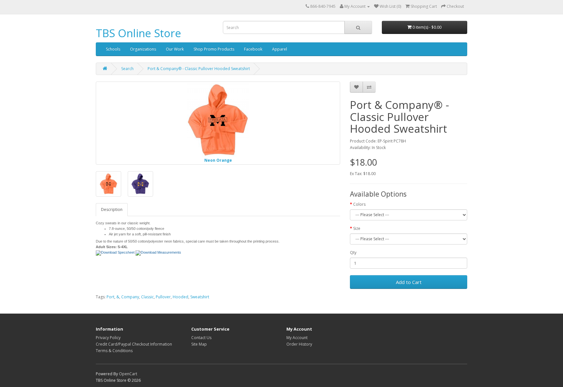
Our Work (175, 49)
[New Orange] (108, 184)
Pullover (163, 297)
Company (130, 297)
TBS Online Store (138, 33)
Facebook (253, 49)
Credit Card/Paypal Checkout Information (134, 344)
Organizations (143, 49)
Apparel (279, 49)
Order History (299, 344)
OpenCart (128, 374)
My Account (297, 337)
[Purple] (140, 184)
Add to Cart (409, 282)
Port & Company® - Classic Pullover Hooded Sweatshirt (199, 68)
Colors (359, 204)
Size (356, 228)
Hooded (180, 297)
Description (112, 209)
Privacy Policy (108, 337)
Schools (113, 49)
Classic (147, 297)
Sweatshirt (199, 297)
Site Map (199, 344)
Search (127, 68)
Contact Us (201, 337)
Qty (353, 252)
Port (110, 297)
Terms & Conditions (114, 350)
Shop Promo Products (214, 49)
